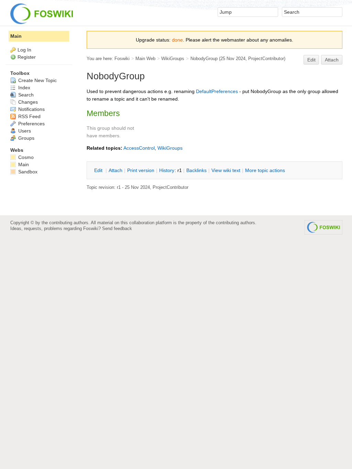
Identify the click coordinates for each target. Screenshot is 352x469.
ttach (115, 170)
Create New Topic (37, 80)
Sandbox (27, 171)
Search (25, 95)
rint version (140, 170)
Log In (24, 50)
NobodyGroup (204, 58)
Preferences (31, 123)
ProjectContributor (266, 58)
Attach (332, 59)
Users (24, 131)
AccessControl (139, 148)
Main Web (145, 58)
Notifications (31, 109)
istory (166, 170)
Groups (25, 138)
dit (99, 170)
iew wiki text (225, 170)
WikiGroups (172, 58)
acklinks (196, 170)
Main (16, 36)
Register (27, 57)
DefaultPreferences (217, 91)
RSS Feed (29, 116)
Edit (311, 59)
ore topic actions (265, 170)
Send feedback (117, 228)
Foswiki (122, 58)
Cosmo (25, 157)
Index (23, 87)
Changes (27, 102)
